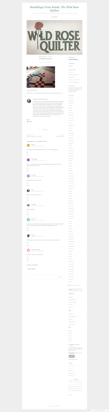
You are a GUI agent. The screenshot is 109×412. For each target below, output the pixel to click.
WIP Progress (70, 72)
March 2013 (70, 148)
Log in (69, 368)
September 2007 (71, 276)
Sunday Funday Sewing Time (73, 74)
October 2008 (71, 243)
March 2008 (70, 261)
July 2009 (70, 221)
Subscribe (71, 356)
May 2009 (70, 226)
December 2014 (71, 140)
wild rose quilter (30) (72, 321)
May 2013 (70, 145)
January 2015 (70, 138)
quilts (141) (70, 304)
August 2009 (70, 218)
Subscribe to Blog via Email (74, 345)
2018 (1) (69, 340)
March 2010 (70, 201)
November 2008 (71, 241)
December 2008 (71, 238)
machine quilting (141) (72, 302)
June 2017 (70, 122)
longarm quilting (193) (72, 299)
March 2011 (70, 170)
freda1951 (33, 204)
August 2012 (70, 158)
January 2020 (70, 112)
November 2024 (71, 100)
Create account (71, 365)
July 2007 (70, 281)
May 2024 (70, 105)
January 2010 (70, 206)
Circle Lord (45, 93)
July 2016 (70, 130)
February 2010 (71, 203)
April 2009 (70, 228)
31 (69, 392)
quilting (50, 56)
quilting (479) (70, 297)
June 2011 (70, 163)
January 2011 (70, 175)
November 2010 (71, 180)
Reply (28, 154)
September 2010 (71, 185)
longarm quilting (42, 56)
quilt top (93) (70, 307)
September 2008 (71, 246)
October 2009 (71, 213)
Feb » (72, 395)
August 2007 (70, 279)
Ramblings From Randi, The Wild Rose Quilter (54, 8)
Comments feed (71, 373)
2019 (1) (69, 338)
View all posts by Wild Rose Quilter (44, 116)
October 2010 (71, 183)
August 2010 (70, 188)
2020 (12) (70, 335)
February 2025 (71, 97)
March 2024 (70, 110)
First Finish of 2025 (71, 77)
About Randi (54, 16)
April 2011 (70, 168)
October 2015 (71, 135)
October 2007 (71, 274)
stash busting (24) (71, 324)
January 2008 (70, 266)
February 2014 (71, 143)
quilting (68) (70, 313)
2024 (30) (70, 333)
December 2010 (71, 178)
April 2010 (70, 198)
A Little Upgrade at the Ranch (73, 82)
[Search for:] (75, 289)
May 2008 (70, 256)
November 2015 (71, 133)
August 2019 (70, 115)
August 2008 (70, 248)
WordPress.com (71, 375)
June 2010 (70, 193)
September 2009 (71, 216)
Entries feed (70, 370)
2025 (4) (69, 330)
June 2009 (70, 223)
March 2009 (70, 231)
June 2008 (70, 253)
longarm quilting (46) (72, 316)
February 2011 (71, 173)
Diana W (33, 219)
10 (69, 386)
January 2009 (70, 236)
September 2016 (71, 125)
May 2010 (70, 196)
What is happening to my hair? (34, 136)
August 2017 (70, 120)
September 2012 (71, 155)
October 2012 (71, 153)
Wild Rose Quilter (49, 62)
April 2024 (70, 107)
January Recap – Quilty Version (73, 79)
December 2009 (71, 208)
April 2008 (70, 258)
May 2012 (70, 160)
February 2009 (71, 233)
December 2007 (71, 269)
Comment (60, 277)
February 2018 (71, 117)
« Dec (69, 395)
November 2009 (71, 211)
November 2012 (71, 150)
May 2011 (70, 165)
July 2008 (70, 251)
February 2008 (71, 264)
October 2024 (71, 102)
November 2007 (71, 271)
